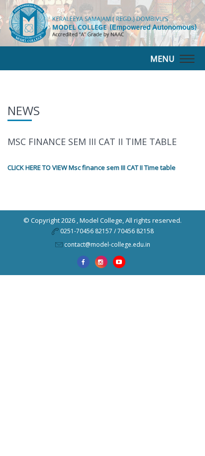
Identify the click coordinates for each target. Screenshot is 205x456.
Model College (101, 220)
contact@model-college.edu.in (107, 244)
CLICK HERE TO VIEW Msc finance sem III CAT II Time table (91, 167)
